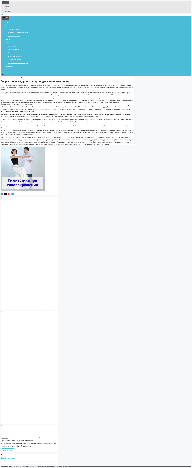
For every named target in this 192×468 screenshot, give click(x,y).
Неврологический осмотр (14, 29)
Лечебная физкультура (13, 52)
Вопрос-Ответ (9, 66)
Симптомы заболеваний (14, 36)
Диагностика (8, 26)
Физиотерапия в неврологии (15, 56)
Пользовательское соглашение (60, 466)
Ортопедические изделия (14, 59)
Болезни (7, 39)
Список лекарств (12, 46)
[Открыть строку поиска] (3, 74)
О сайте (7, 6)
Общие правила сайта (44, 466)
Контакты (7, 11)
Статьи (7, 69)
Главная (7, 22)
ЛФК (20, 141)
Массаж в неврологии (13, 49)
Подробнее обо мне (8, 450)
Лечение (7, 42)
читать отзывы (4, 459)
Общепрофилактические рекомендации (18, 63)
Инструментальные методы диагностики (18, 32)
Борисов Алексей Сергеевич (9, 458)
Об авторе (8, 8)
